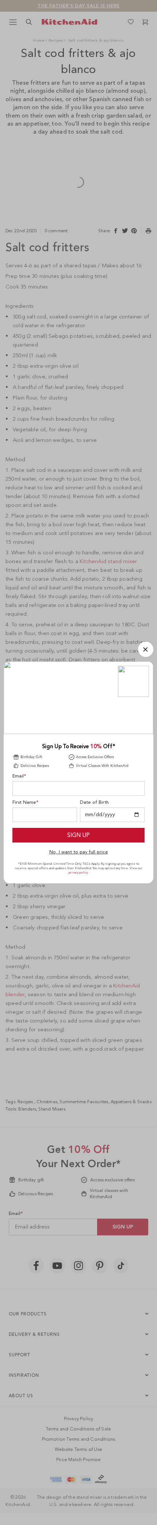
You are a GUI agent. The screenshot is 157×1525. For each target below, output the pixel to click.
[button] (145, 649)
